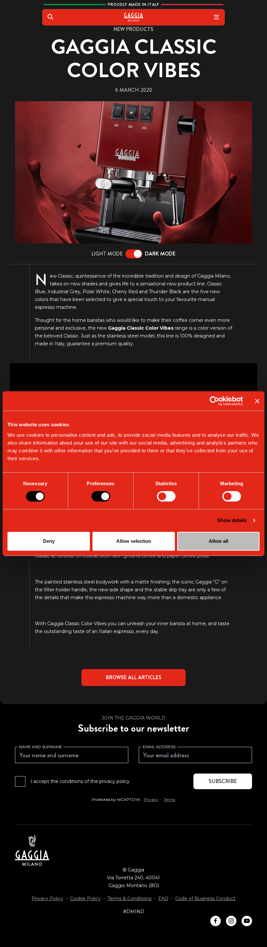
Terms (169, 799)
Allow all (218, 541)
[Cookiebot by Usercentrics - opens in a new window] (214, 401)
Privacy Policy (47, 898)
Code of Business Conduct (205, 898)
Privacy (151, 799)
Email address (159, 746)
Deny (49, 541)
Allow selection (133, 541)
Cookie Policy (85, 898)
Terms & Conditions (129, 898)
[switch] (100, 496)
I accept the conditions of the (80, 781)
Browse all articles (134, 677)
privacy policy (114, 781)
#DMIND (133, 911)
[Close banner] (257, 401)
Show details (232, 520)
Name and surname (40, 746)
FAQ (163, 898)
